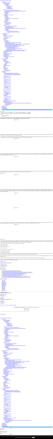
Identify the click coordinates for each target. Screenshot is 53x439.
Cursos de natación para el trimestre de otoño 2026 (10, 271)
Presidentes (6, 29)
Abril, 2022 (3, 288)
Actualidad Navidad (8, 37)
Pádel (4, 88)
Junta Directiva (7, 4)
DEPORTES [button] (3, 71)
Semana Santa (5, 355)
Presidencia (6, 334)
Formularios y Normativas (7, 11)
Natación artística (6, 87)
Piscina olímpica (6, 94)
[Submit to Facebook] (3, 262)
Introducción (7, 41)
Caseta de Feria (7, 23)
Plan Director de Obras (7, 358)
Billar (4, 78)
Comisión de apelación (10, 8)
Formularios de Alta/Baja (7, 101)
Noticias (8, 32)
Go (11, 428)
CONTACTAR (4, 107)
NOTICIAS (3, 423)
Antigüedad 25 (7, 346)
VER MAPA (2, 297)
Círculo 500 (5, 370)
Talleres (5, 384)
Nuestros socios (6, 52)
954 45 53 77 (4, 295)
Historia (5, 25)
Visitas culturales (6, 385)
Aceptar (33, 437)
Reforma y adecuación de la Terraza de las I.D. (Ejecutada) (13, 44)
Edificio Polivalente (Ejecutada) (11, 47)
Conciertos (5, 64)
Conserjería (6, 20)
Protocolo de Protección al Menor (8, 102)
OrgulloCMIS (5, 417)
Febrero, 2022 (4, 290)
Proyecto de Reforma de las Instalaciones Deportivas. (12, 364)
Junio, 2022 (3, 287)
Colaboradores (5, 331)
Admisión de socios (9, 7)
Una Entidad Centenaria (8, 26)
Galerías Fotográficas (6, 54)
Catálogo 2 (6, 58)
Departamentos (6, 15)
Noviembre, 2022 (4, 283)
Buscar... (1, 428)
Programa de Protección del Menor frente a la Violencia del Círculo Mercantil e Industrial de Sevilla (18, 420)
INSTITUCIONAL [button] (4, 33)
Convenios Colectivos (6, 55)
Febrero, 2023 (4, 281)
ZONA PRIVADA (4, 109)
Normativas (6, 13)
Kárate (4, 84)
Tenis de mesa (5, 98)
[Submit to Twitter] (8, 262)
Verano (5, 39)
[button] (2, 111)
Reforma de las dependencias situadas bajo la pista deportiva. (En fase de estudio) (16, 367)
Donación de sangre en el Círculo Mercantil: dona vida (11, 274)
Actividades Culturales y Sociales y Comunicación (12, 18)
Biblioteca (5, 60)
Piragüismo (5, 91)
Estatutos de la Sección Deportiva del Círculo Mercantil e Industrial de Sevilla (15, 328)
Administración (7, 17)
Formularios (6, 12)
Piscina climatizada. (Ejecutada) (11, 49)
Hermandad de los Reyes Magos (8, 53)
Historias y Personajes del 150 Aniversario (12, 31)
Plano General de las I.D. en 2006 (9, 43)
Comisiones (6, 322)
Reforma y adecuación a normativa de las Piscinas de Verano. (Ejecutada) (14, 45)
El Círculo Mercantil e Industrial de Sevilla (10, 343)
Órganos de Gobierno (6, 3)
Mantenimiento (7, 337)
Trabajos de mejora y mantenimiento (8, 35)
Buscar (1, 433)
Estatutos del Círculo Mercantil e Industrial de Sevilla (12, 10)
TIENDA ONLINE (4, 108)
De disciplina (8, 6)
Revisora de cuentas (9, 5)
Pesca (4, 90)
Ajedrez (5, 75)
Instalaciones (5, 21)
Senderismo (5, 95)
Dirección (6, 16)
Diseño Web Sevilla (3, 314)
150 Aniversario (7, 30)
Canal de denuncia (7, 104)
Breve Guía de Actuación (8, 103)
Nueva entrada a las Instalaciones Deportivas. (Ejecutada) (14, 48)
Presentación (7, 379)
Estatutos (5, 9)
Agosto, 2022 (4, 285)
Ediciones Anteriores (8, 62)
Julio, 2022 (3, 286)
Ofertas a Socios (6, 373)
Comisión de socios (9, 325)
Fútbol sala (5, 81)
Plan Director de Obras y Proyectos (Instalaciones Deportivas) (13, 42)
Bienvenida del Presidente (7, 2)
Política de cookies (26, 311)
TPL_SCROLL (2, 429)
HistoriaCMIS (5, 352)
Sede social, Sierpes (7, 22)
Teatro (4, 66)
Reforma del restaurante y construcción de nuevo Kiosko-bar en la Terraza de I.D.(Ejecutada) (17, 361)
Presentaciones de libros (7, 65)
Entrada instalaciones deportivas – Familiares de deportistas (13, 74)
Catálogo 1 (6, 57)
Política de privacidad (20, 311)
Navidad (5, 36)
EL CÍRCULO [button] (4, 319)
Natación (5, 85)
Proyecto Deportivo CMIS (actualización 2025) (10, 100)
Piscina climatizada (6, 93)
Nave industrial (7, 24)
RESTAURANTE (4, 106)
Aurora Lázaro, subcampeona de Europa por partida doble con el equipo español (14, 277)
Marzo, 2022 (3, 289)
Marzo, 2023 (3, 280)
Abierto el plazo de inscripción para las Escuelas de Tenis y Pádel (12, 273)
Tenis (4, 414)
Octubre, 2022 (4, 284)
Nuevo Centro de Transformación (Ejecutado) (11, 46)
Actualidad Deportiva (8, 77)
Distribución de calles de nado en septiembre (10, 270)
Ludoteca (5, 69)
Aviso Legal (14, 311)
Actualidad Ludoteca (8, 387)
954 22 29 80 (3, 302)
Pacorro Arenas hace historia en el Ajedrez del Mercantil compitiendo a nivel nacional (15, 276)
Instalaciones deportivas (8, 340)
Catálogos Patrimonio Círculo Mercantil (9, 56)
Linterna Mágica (6, 68)
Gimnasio (5, 82)
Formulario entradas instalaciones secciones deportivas (11, 390)
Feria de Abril (5, 38)
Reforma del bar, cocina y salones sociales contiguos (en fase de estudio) (14, 50)
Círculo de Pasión (6, 61)
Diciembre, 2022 (4, 282)
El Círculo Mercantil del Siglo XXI (9, 27)
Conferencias (5, 382)
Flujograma (6, 105)
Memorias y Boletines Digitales (8, 51)
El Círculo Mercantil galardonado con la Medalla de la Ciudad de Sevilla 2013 (15, 28)
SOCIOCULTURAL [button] (5, 376)
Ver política (36, 437)
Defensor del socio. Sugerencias (9, 14)
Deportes (6, 19)
